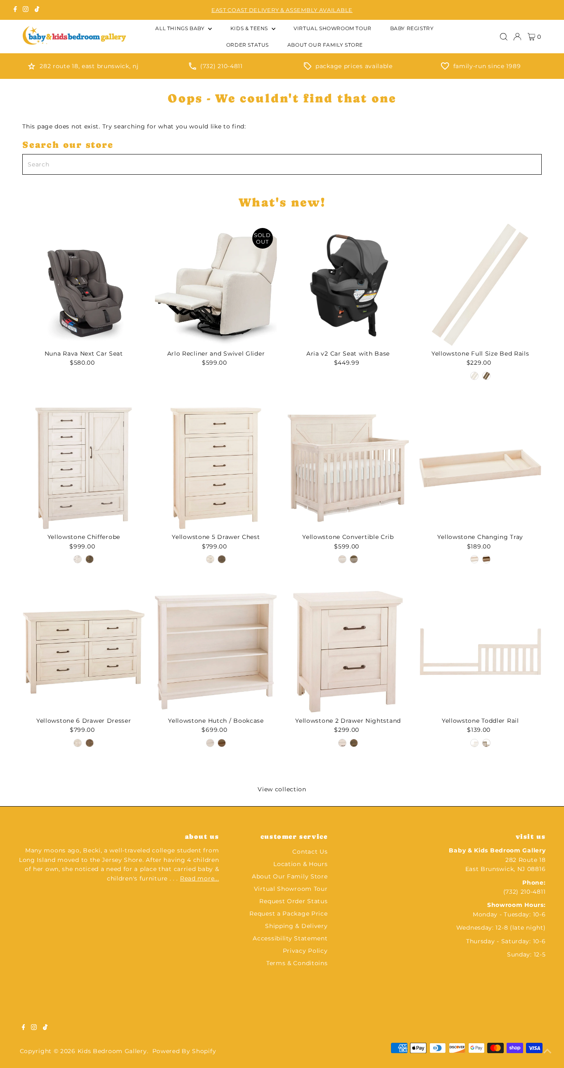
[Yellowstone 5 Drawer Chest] (216, 468)
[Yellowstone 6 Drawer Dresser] (84, 652)
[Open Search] (503, 36)
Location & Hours (300, 864)
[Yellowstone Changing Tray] (480, 468)
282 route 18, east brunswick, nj (89, 66)
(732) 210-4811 (221, 66)
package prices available (354, 66)
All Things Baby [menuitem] (180, 28)
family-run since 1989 (487, 66)
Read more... (199, 878)
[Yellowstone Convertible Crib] (348, 468)
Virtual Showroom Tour (291, 888)
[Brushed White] (474, 376)
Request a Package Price (288, 913)
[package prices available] (307, 67)
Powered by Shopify (184, 1051)
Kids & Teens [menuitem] (250, 28)
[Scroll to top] (547, 1051)
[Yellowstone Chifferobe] (84, 468)
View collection (282, 789)
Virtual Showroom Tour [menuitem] (333, 28)
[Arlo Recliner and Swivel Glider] (216, 285)
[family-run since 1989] (445, 67)
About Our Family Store (289, 876)
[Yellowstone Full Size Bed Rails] (480, 285)
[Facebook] (15, 10)
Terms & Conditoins (297, 963)
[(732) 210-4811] (192, 67)
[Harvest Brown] (486, 376)
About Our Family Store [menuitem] (325, 45)
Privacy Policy (305, 950)
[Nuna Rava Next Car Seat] (84, 285)
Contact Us (309, 851)
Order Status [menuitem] (247, 45)
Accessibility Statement (290, 938)
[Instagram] (26, 10)
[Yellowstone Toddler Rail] (480, 652)
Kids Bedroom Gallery (112, 1051)
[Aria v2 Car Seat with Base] (348, 285)
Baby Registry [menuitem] (412, 28)
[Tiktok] (37, 10)
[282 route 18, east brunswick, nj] (32, 67)
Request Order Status (293, 901)
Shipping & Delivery (296, 926)
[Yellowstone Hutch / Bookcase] (216, 652)
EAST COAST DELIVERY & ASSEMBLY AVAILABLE (282, 10)
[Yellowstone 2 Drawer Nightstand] (348, 652)
